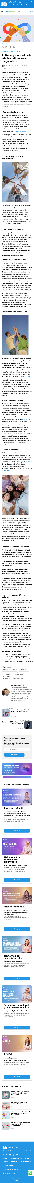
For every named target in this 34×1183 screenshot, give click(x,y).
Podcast (14, 1162)
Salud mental (16, 52)
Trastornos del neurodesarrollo (13, 957)
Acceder (30, 11)
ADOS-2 (8, 1055)
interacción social (19, 131)
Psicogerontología (14, 907)
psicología (6, 674)
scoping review (9, 208)
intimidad (24, 419)
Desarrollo (6, 52)
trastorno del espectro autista (13, 679)
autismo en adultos (9, 672)
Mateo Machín (8, 66)
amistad (14, 670)
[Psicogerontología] (17, 895)
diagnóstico (24, 672)
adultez (5, 670)
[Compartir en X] (6, 47)
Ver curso (17, 830)
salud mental (7, 676)
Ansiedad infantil (13, 808)
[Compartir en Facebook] (10, 47)
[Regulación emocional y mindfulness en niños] (17, 994)
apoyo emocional (24, 376)
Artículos (28, 1158)
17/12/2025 (25, 66)
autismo (23, 670)
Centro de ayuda (25, 1162)
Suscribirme (14, 755)
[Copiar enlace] (3, 47)
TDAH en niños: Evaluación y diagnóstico (12, 860)
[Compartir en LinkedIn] (14, 47)
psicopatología (19, 674)
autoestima (6, 471)
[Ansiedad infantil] (17, 797)
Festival (5, 1162)
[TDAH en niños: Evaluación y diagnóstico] (17, 846)
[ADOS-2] (17, 1043)
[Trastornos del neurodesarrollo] (17, 944)
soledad (29, 462)
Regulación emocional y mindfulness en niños (16, 1006)
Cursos (5, 1158)
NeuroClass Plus (16, 1158)
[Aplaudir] (8, 69)
